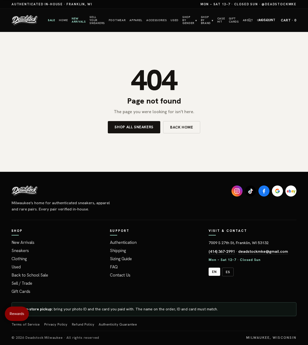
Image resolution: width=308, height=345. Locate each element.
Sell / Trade (22, 283)
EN (214, 272)
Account (267, 20)
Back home (181, 127)
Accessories (156, 20)
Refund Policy (83, 324)
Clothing (19, 258)
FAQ (114, 267)
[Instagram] (237, 191)
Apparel (135, 20)
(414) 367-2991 (222, 251)
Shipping (118, 250)
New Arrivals (79, 20)
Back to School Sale (30, 275)
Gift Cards (234, 20)
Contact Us (120, 275)
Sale (51, 20)
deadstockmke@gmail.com (263, 251)
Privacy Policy (56, 324)
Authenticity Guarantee (118, 324)
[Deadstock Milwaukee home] (63, 190)
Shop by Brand (207, 20)
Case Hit (221, 20)
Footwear (117, 20)
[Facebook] (264, 191)
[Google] (277, 191)
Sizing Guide (121, 258)
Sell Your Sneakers (97, 20)
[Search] (249, 20)
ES (228, 272)
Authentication (123, 242)
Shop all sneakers (134, 126)
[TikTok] (250, 191)
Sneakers (20, 250)
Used (175, 20)
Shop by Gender (189, 20)
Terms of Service (26, 324)
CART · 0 (288, 20)
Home (63, 20)
